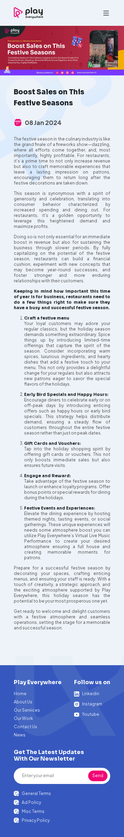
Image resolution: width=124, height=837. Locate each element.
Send (97, 775)
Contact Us (25, 726)
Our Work (23, 718)
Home (20, 693)
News (19, 734)
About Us (23, 701)
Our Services (27, 710)
